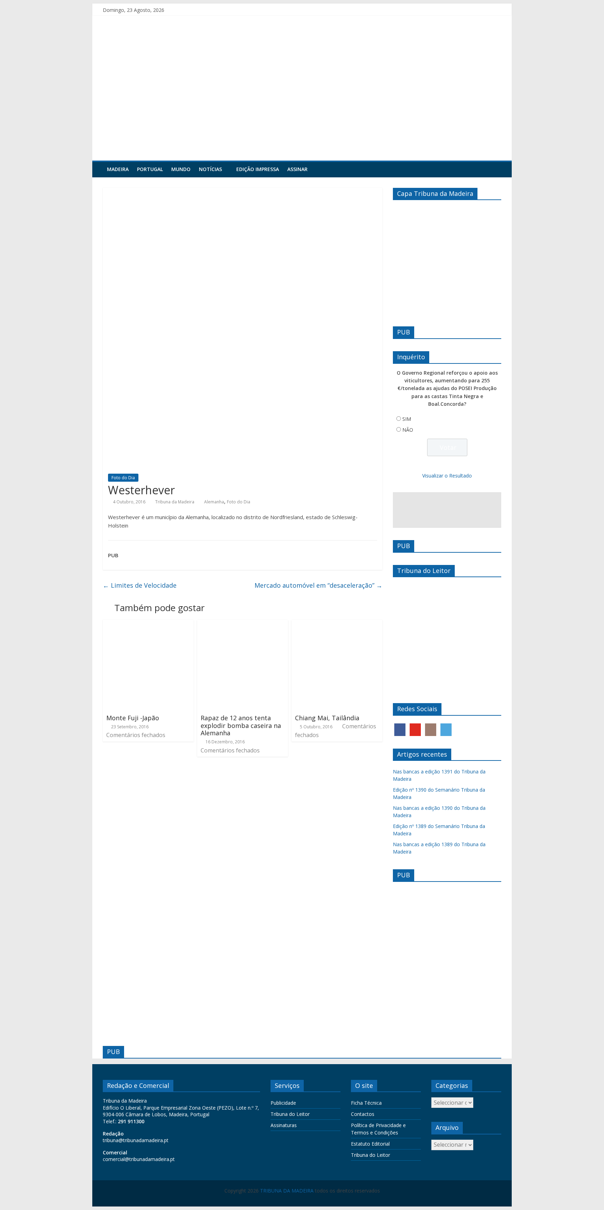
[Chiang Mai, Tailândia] (337, 624)
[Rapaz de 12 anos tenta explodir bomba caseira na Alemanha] (242, 624)
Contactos (362, 1114)
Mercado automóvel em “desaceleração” (318, 585)
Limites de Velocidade (140, 585)
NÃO (407, 429)
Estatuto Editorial (370, 1143)
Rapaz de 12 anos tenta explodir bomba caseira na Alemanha (241, 725)
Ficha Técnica (366, 1102)
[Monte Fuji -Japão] (148, 624)
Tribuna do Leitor (290, 1114)
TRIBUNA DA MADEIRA (287, 1190)
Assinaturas (284, 1125)
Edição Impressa (257, 169)
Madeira (118, 169)
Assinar (297, 169)
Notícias (210, 169)
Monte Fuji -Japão (132, 718)
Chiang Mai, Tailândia (327, 718)
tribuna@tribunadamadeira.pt (135, 1140)
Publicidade (283, 1102)
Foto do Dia (123, 478)
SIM (406, 419)
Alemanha (214, 502)
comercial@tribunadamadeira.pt (139, 1159)
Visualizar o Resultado (447, 475)
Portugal (150, 169)
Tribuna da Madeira (174, 502)
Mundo (180, 169)
